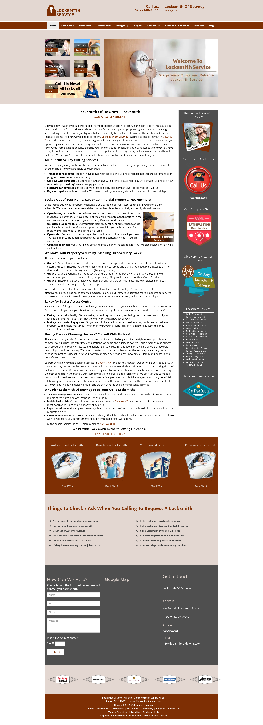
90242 (121, 434)
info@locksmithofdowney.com (182, 643)
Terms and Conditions (176, 25)
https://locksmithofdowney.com (145, 701)
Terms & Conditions (118, 712)
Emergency (121, 25)
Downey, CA (100, 117)
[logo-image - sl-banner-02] (161, 68)
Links (157, 712)
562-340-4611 (147, 9)
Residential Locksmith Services (198, 115)
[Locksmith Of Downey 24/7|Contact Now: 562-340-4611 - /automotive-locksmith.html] (67, 465)
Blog (211, 25)
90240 (105, 434)
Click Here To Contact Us (198, 159)
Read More (51, 50)
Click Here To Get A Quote (198, 376)
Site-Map (147, 712)
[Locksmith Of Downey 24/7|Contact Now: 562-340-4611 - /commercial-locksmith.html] (156, 465)
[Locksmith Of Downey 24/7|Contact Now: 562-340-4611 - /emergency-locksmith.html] (200, 465)
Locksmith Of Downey (115, 136)
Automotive (68, 25)
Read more (81, 50)
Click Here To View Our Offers (198, 258)
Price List (199, 25)
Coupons (137, 25)
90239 (97, 434)
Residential (85, 25)
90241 (113, 434)
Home (53, 25)
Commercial (104, 25)
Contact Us (153, 25)
